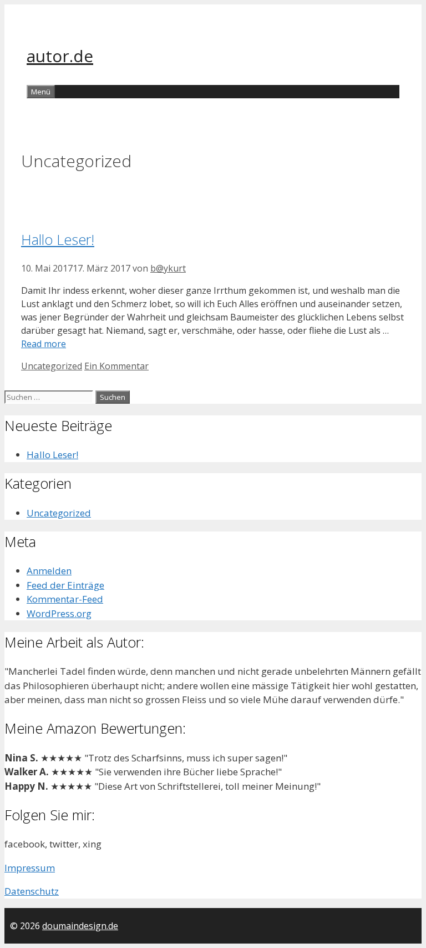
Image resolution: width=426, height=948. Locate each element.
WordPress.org (59, 613)
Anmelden (49, 570)
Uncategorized (51, 366)
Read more (43, 344)
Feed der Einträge (65, 585)
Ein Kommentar (116, 366)
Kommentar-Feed (65, 599)
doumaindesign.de (80, 926)
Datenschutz (31, 891)
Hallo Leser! (57, 239)
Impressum (29, 867)
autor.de (60, 55)
